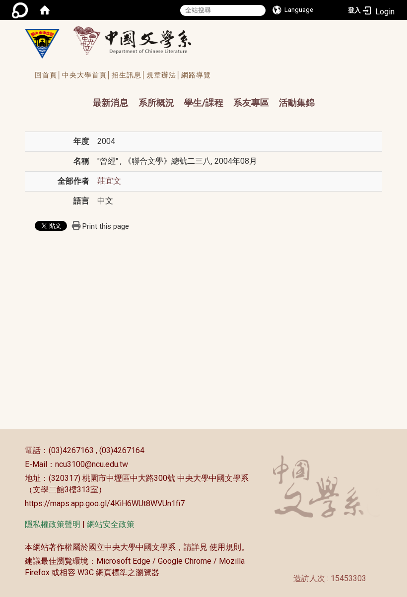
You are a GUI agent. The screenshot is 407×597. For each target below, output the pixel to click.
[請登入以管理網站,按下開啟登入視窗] (19, 10)
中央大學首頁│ (87, 75)
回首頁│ (48, 75)
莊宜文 (109, 181)
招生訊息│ (129, 75)
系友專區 (251, 102)
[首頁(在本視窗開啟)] (44, 10)
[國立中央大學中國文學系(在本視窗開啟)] (42, 44)
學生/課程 (203, 102)
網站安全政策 (111, 524)
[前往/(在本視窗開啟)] (142, 40)
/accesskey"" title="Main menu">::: (83, 93)
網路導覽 (196, 75)
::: (19, 450)
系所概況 (156, 102)
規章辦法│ (163, 75)
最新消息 (111, 102)
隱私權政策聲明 (52, 524)
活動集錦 (297, 102)
